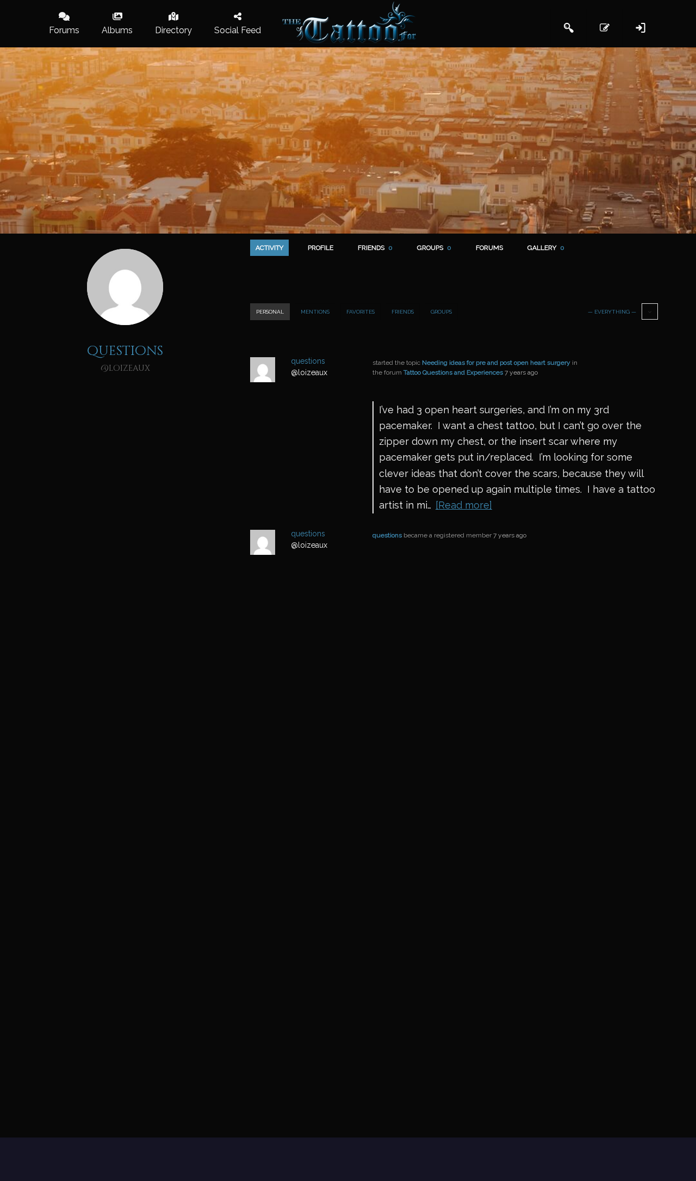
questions (387, 535)
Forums (489, 248)
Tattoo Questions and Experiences (453, 372)
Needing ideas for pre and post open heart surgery (496, 362)
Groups (434, 248)
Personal (270, 312)
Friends (375, 248)
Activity (269, 248)
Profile (320, 248)
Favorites (360, 312)
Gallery (545, 248)
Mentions (315, 312)
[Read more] (464, 505)
